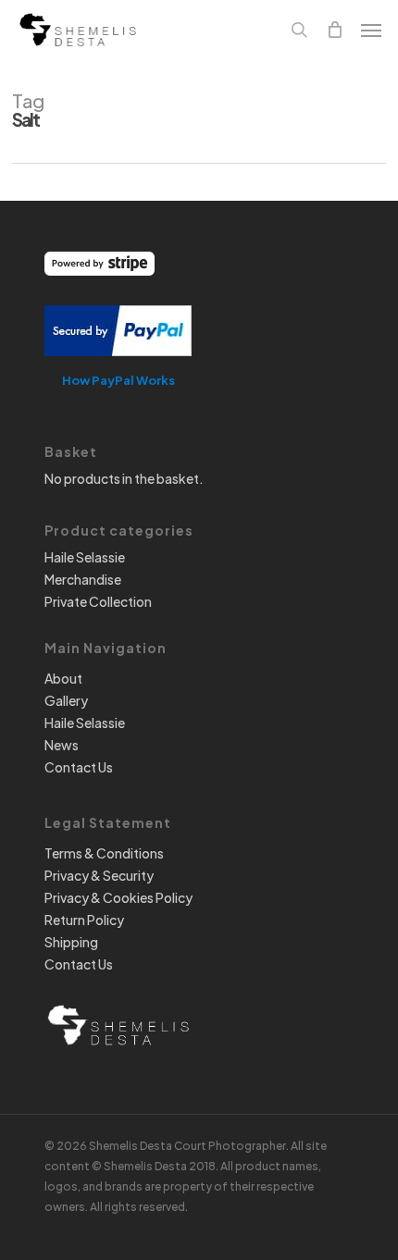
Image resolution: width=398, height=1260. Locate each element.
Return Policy (84, 919)
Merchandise (82, 579)
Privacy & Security (99, 875)
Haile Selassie (84, 557)
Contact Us (78, 767)
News (61, 744)
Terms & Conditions (104, 853)
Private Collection (98, 601)
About (63, 678)
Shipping (71, 941)
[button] (371, 29)
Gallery (66, 700)
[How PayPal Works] (118, 364)
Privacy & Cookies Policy (118, 897)
